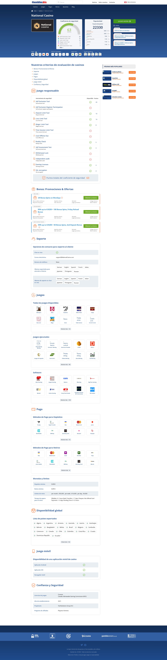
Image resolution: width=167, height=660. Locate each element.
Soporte (36, 71)
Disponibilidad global (40, 79)
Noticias (94, 2)
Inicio (35, 11)
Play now (132, 72)
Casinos (35, 7)
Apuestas (65, 7)
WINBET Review (116, 91)
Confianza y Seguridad (41, 84)
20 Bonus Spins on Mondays (122, 30)
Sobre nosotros (103, 2)
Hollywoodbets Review (117, 72)
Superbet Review (116, 79)
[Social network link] (81, 645)
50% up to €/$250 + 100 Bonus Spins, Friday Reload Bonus (124, 36)
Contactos (112, 2)
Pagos (50, 7)
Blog (73, 7)
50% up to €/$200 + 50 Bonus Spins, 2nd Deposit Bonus (124, 43)
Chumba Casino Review (118, 98)
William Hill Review (116, 85)
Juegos (43, 7)
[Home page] (39, 2)
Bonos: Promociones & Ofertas (44, 69)
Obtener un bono (91, 198)
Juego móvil (37, 82)
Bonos (57, 7)
